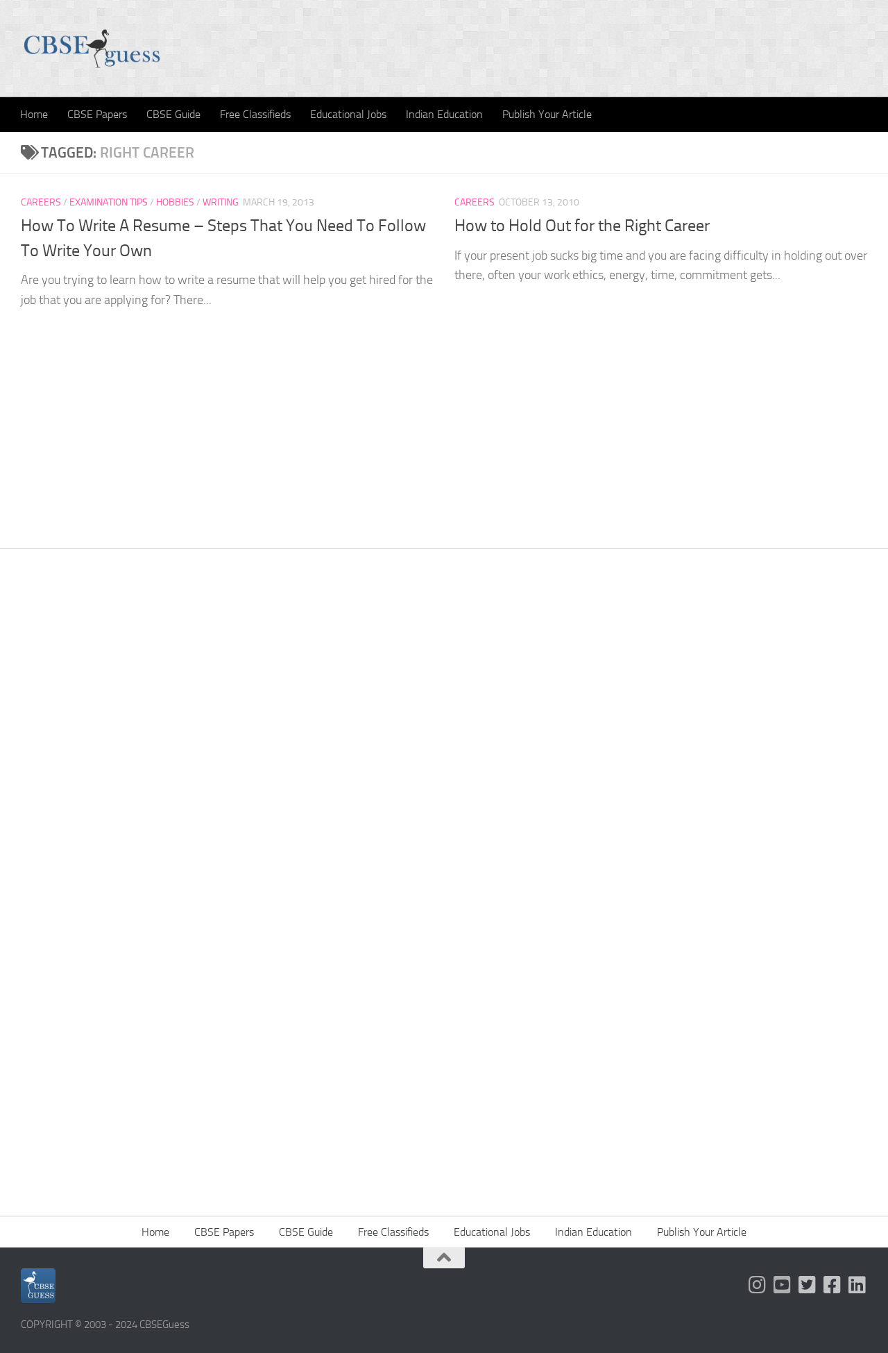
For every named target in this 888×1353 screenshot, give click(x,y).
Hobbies (175, 202)
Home (34, 114)
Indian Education (444, 114)
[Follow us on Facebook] (832, 1285)
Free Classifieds (255, 114)
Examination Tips (108, 202)
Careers (41, 202)
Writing (221, 202)
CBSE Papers (97, 114)
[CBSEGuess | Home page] (92, 48)
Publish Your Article (547, 114)
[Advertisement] (444, 764)
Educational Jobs (348, 114)
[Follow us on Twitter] (807, 1285)
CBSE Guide (173, 114)
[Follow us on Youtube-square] (782, 1285)
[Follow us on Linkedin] (857, 1285)
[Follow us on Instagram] (757, 1285)
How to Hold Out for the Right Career (582, 225)
